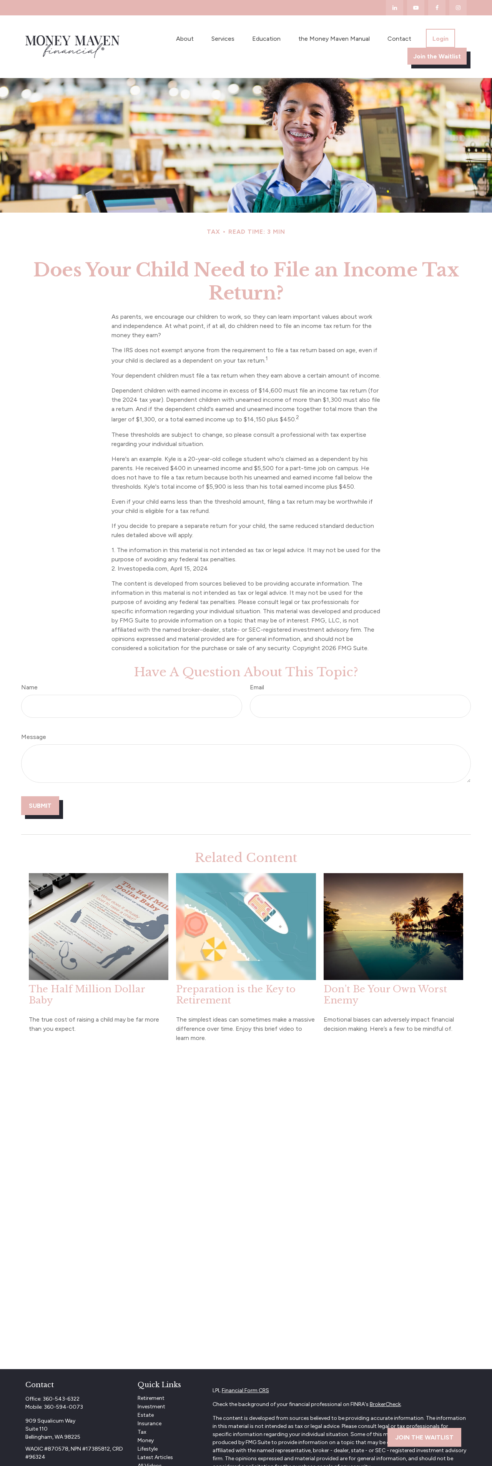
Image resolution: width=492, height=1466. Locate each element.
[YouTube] (415, 7)
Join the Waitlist (424, 1437)
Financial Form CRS (245, 1390)
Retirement (151, 1398)
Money (146, 1440)
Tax (142, 1432)
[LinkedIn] (394, 7)
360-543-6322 (61, 1399)
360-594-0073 (63, 1407)
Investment (151, 1406)
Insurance (149, 1423)
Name (29, 687)
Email (257, 687)
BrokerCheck (385, 1404)
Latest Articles (155, 1457)
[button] (185, 38)
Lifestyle (148, 1449)
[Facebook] (436, 7)
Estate (146, 1415)
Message (33, 736)
